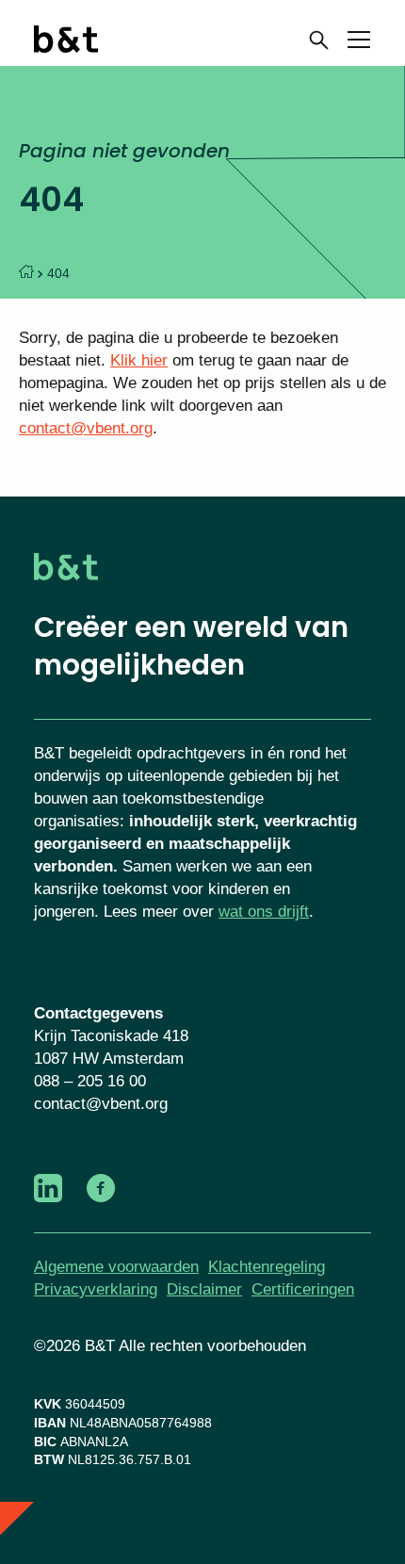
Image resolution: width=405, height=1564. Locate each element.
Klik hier (139, 360)
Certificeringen (302, 1289)
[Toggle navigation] (358, 43)
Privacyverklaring (95, 1289)
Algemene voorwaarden (116, 1267)
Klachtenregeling (266, 1267)
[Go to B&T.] (26, 273)
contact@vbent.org (86, 428)
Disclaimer (204, 1289)
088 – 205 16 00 (90, 1081)
